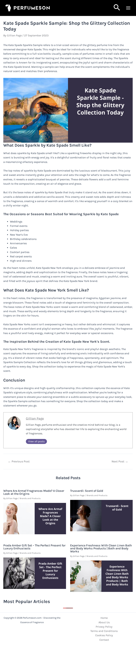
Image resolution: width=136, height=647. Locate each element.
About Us (104, 622)
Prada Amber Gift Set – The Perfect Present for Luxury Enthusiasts (34, 547)
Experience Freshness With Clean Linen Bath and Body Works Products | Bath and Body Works (101, 548)
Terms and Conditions (104, 631)
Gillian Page (35, 418)
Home (104, 617)
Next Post (120, 461)
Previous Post (19, 461)
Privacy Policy (104, 626)
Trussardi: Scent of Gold (86, 491)
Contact (104, 639)
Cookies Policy (104, 635)
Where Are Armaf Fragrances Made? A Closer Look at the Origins (33, 492)
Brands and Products (30, 498)
